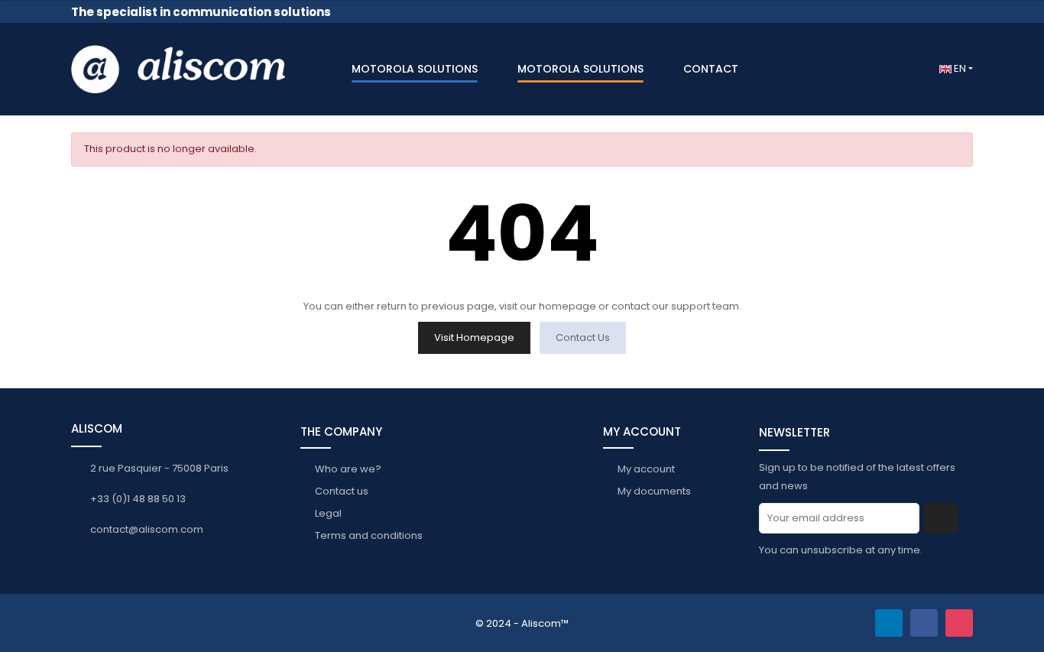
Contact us (583, 337)
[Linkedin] (889, 623)
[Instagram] (959, 623)
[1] (941, 518)
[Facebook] (924, 623)
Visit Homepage (474, 337)
